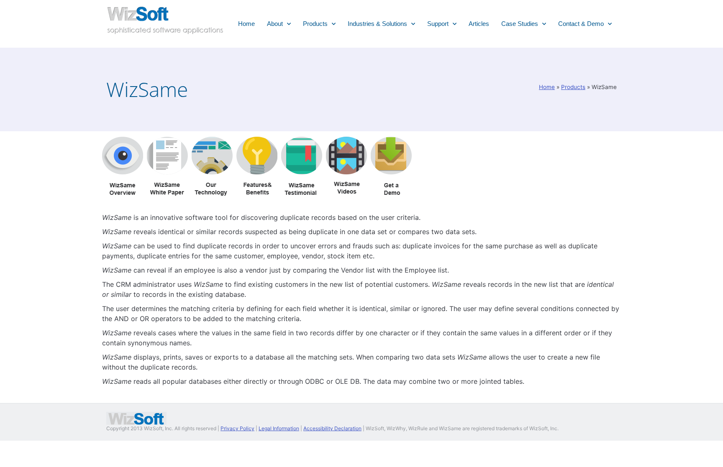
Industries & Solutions (377, 23)
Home (246, 23)
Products (315, 23)
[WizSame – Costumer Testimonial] (301, 193)
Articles (479, 23)
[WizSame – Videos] (346, 188)
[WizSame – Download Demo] (391, 188)
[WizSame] (122, 193)
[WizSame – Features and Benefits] (256, 193)
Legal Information (279, 428)
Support (438, 23)
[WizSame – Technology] (212, 193)
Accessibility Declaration (332, 428)
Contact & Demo (581, 23)
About (275, 23)
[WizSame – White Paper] (167, 193)
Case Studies (519, 23)
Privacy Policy (237, 428)
